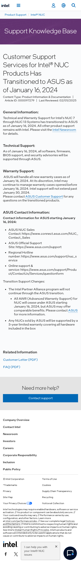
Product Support (15, 14)
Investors (9, 441)
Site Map (8, 497)
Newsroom (10, 434)
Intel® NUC (38, 14)
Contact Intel (11, 427)
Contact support (41, 398)
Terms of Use (49, 479)
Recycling (47, 497)
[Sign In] (53, 5)
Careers (8, 448)
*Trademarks (10, 485)
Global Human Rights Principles (32, 530)
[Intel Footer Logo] (10, 544)
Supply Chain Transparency (57, 491)
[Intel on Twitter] (16, 553)
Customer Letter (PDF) (20, 360)
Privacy (7, 491)
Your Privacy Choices (15, 503)
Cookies (46, 485)
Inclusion (9, 462)
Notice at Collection (53, 503)
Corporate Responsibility (20, 455)
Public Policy (11, 469)
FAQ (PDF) (11, 367)
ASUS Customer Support (44, 196)
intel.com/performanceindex (21, 521)
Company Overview (16, 420)
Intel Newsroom (64, 130)
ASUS (73, 310)
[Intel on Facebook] (5, 553)
